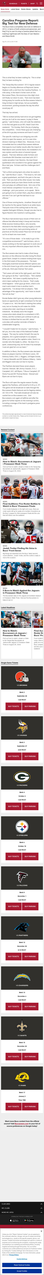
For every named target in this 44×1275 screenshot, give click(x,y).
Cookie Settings (22, 1259)
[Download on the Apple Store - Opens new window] (14, 1220)
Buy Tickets (13, 706)
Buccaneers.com (22, 1124)
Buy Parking (30, 706)
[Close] (41, 1231)
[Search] (37, 3)
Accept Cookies (22, 1271)
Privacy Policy (14, 1255)
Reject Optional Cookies (22, 1265)
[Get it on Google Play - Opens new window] (29, 1221)
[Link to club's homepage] (4, 2)
